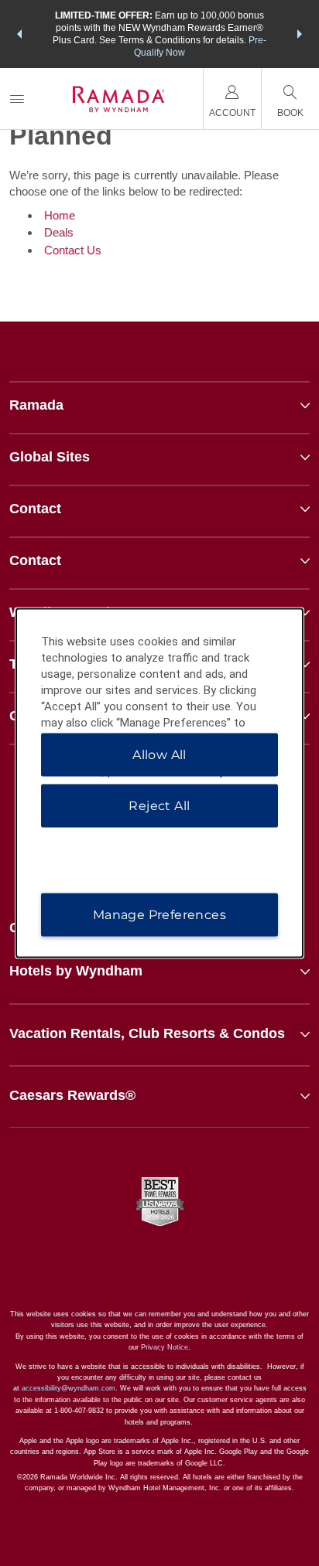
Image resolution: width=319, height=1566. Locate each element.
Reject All (159, 805)
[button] (19, 34)
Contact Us (72, 250)
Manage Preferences (159, 914)
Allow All (159, 754)
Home (59, 215)
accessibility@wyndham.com (68, 1388)
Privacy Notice (164, 1347)
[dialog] (160, 783)
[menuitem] (17, 98)
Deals (59, 232)
